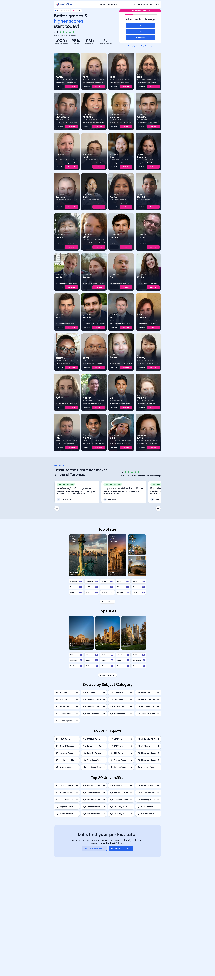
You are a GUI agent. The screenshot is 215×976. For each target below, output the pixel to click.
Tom (57, 438)
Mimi (86, 77)
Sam (112, 277)
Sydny (59, 397)
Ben (57, 317)
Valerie (141, 398)
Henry (59, 237)
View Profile (60, 86)
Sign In (156, 4)
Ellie (112, 438)
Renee (86, 277)
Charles (142, 117)
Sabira (114, 197)
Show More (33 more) (107, 602)
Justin (86, 157)
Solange (115, 117)
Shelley (141, 317)
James (114, 237)
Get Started (71, 86)
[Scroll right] (158, 508)
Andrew (60, 197)
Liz (57, 157)
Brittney (60, 357)
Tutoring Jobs (112, 4)
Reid (140, 77)
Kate (140, 438)
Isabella (142, 157)
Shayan (87, 317)
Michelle (88, 117)
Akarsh (87, 398)
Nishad (87, 438)
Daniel (141, 197)
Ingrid (113, 157)
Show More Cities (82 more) (107, 675)
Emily (140, 277)
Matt (112, 317)
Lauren (114, 357)
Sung (86, 357)
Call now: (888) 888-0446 (144, 4)
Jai (111, 398)
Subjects (101, 4)
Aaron (59, 77)
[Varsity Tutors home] (65, 4)
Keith (58, 277)
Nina (112, 77)
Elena (86, 237)
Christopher (62, 117)
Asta (85, 197)
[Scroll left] (56, 508)
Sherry (141, 357)
